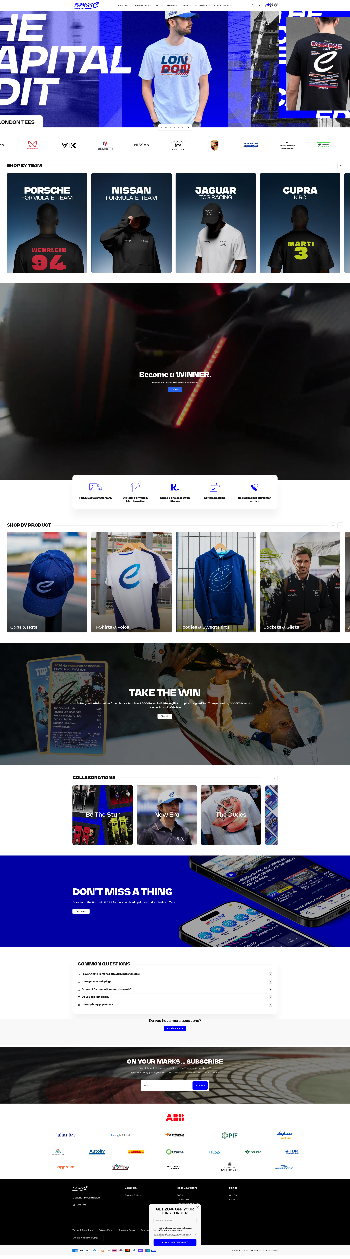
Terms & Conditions (184, 1073)
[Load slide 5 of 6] (178, 127)
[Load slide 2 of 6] (166, 127)
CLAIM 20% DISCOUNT (175, 1242)
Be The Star (103, 814)
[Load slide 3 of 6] (170, 127)
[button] (123, 5)
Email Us (81, 1205)
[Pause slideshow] (189, 127)
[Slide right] (340, 166)
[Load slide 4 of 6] (174, 127)
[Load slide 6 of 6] (182, 127)
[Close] (197, 1207)
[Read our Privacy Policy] (194, 1234)
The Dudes (231, 814)
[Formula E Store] (80, 1190)
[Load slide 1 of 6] (162, 127)
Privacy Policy (210, 1073)
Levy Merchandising (270, 1250)
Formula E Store (245, 1250)
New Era (166, 814)
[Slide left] (333, 166)
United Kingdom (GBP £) (85, 1238)
